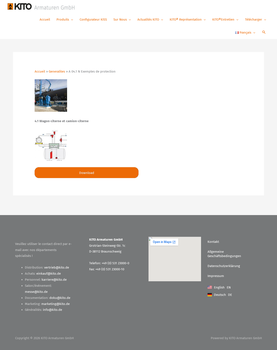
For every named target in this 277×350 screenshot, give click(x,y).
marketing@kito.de (55, 304)
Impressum (216, 276)
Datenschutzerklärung (224, 266)
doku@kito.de (59, 298)
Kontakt (213, 242)
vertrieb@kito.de (56, 267)
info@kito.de (52, 310)
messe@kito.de (36, 292)
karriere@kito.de (54, 280)
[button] (264, 32)
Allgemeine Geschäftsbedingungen (224, 254)
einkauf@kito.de (48, 273)
